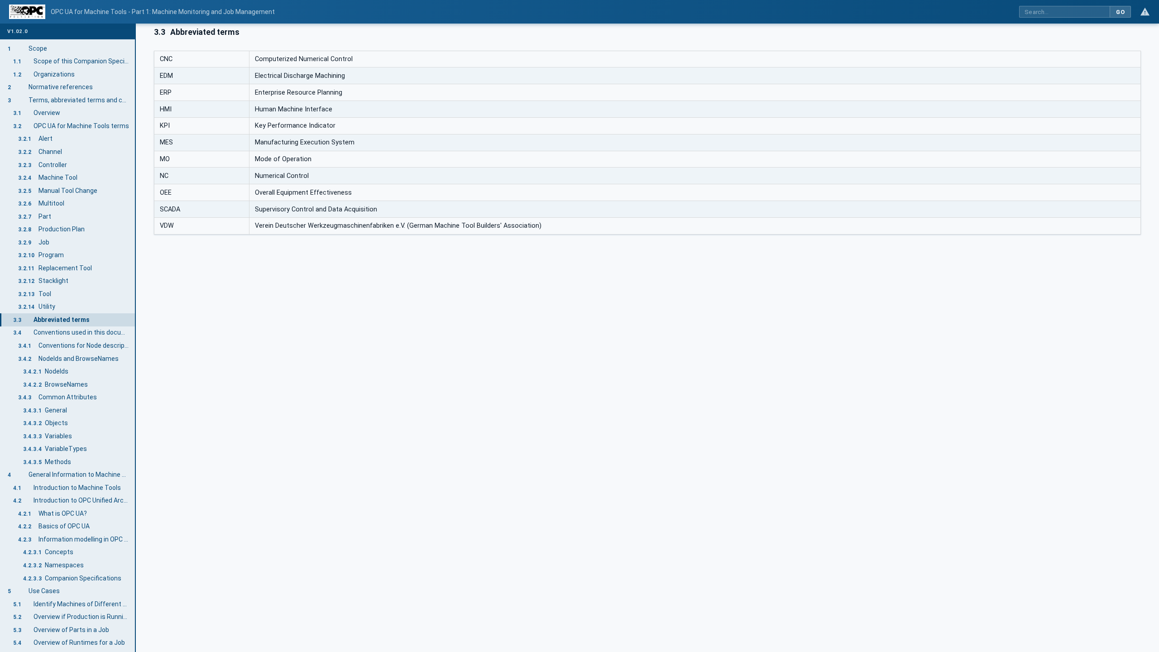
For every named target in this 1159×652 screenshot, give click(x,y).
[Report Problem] (1145, 12)
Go (1120, 12)
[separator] (135, 338)
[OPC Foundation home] (27, 12)
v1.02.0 (17, 31)
